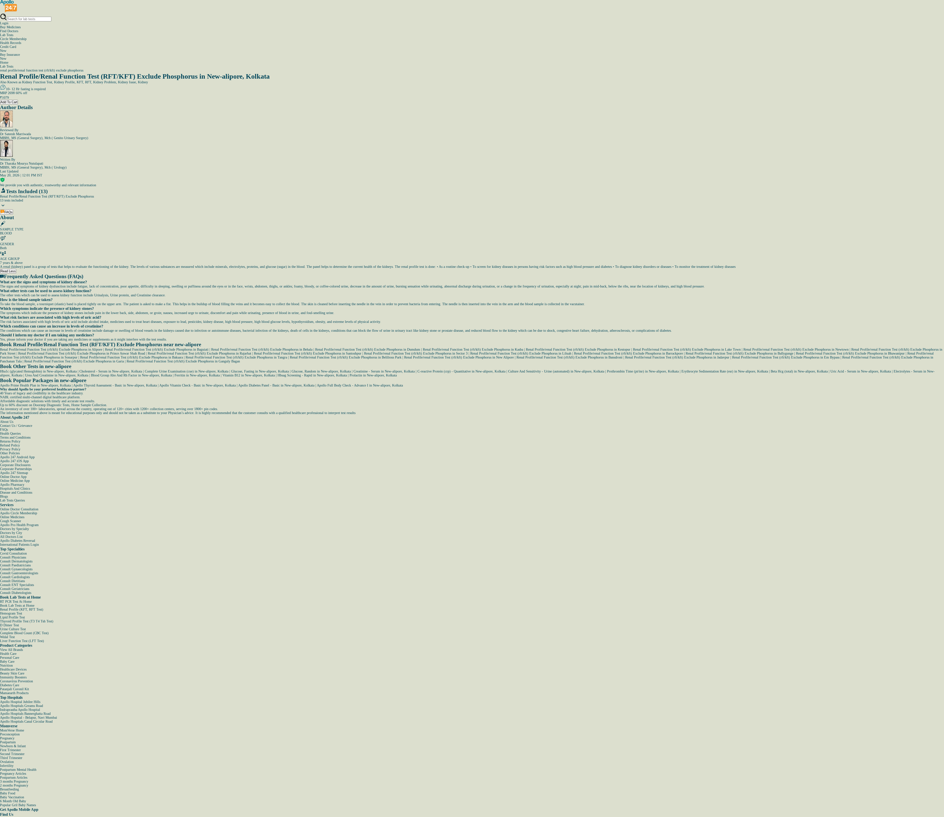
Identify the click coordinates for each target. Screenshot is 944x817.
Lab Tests (6, 35)
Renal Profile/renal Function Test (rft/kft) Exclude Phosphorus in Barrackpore (628, 353)
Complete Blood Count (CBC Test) (24, 633)
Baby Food (7, 793)
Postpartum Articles (13, 777)
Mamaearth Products (14, 693)
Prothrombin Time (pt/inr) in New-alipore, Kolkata (643, 371)
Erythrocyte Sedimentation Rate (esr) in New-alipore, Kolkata (724, 371)
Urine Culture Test (13, 629)
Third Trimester (11, 758)
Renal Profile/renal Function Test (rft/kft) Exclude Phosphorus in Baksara (131, 357)
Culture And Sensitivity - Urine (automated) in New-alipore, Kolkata (556, 371)
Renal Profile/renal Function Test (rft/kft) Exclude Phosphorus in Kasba (473, 349)
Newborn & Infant (13, 746)
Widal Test (7, 637)
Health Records (10, 43)
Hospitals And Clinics (15, 488)
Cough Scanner (10, 521)
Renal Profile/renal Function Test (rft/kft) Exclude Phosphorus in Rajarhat (199, 353)
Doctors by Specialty (14, 529)
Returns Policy (10, 441)
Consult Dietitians (12, 581)
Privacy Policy (10, 449)
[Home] (8, 11)
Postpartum (8, 742)
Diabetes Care (9, 685)
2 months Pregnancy (14, 785)
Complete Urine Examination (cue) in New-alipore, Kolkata (186, 371)
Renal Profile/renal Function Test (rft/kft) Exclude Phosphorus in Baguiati (156, 349)
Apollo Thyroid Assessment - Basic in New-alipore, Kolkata (115, 385)
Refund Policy (10, 445)
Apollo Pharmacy (12, 485)
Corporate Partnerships (16, 469)
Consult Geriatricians (14, 589)
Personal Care (9, 657)
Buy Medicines (10, 27)
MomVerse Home (12, 730)
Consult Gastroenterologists (19, 573)
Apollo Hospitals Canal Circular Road (26, 721)
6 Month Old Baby (13, 801)
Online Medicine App (15, 481)
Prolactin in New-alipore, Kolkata (373, 375)
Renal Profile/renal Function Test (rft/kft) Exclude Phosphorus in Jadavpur (677, 357)
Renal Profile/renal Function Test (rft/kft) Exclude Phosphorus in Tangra (236, 357)
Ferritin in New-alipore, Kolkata (197, 375)
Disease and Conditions (16, 492)
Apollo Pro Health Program (19, 525)
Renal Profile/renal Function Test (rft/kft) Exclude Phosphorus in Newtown (796, 349)
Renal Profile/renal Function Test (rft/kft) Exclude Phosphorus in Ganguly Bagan (183, 361)
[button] (472, 282)
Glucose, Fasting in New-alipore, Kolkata (260, 371)
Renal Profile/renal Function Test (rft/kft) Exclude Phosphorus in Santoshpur (307, 353)
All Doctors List (11, 537)
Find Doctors (9, 31)
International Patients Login (19, 544)
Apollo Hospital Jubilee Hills (20, 702)
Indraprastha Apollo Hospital (20, 710)
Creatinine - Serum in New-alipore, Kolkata (384, 371)
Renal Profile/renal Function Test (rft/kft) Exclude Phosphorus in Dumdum (367, 349)
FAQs (4, 429)
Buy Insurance (10, 56)
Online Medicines (12, 517)
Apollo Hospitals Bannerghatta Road (25, 714)
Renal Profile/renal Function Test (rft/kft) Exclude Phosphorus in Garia (74, 361)
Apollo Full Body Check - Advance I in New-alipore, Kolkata (360, 385)
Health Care (8, 654)
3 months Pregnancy (14, 781)
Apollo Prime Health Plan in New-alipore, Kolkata (35, 385)
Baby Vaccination (12, 797)
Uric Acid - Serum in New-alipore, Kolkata (860, 371)
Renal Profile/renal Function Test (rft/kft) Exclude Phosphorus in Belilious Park (345, 357)
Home (4, 62)
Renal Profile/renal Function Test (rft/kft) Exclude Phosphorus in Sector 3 (416, 353)
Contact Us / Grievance (16, 426)
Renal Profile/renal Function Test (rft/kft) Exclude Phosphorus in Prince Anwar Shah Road (81, 353)
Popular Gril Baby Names (18, 805)
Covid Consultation (13, 553)
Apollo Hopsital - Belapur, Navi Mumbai (28, 717)
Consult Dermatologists (16, 561)
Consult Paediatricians (15, 565)
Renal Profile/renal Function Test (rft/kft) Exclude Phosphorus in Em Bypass (786, 357)
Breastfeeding (9, 789)
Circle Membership (13, 39)
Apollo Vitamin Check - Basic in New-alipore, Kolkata (197, 385)
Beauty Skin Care (12, 673)
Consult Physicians (13, 557)
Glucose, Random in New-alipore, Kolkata (321, 371)
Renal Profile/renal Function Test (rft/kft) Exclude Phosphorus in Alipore (51, 349)
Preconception (10, 734)
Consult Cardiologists (15, 577)
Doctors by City (11, 533)
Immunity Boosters (13, 677)
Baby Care (7, 661)
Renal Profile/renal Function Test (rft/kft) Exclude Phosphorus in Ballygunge (739, 353)
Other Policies (10, 453)
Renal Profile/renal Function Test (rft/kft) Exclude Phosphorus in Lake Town (687, 349)
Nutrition (6, 665)
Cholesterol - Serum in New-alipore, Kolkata (110, 371)
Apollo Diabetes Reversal (17, 541)
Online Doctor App (13, 477)
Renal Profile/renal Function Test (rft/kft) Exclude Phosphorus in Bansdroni (569, 357)
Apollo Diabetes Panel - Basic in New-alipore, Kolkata (276, 385)
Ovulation (7, 762)
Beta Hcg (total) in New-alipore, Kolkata (799, 371)
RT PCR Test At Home (16, 601)
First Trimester (10, 750)
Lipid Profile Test (12, 617)
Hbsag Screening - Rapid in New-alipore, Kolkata (312, 375)
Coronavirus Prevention (16, 681)
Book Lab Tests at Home (17, 605)
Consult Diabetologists (15, 593)
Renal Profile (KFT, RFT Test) (21, 609)
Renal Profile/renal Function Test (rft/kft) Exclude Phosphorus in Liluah (520, 353)
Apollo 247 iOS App (14, 461)
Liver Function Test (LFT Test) (22, 641)
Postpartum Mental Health (18, 770)
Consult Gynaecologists (16, 569)
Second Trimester (12, 754)
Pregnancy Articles (13, 773)
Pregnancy (7, 738)
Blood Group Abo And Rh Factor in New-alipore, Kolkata (131, 375)
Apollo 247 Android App (17, 457)
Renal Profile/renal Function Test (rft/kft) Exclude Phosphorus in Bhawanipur (850, 353)
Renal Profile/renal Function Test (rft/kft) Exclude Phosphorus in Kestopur (578, 349)
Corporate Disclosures (15, 465)
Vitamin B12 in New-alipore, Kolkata (248, 375)
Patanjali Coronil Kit (14, 689)
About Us (6, 422)
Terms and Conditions (15, 437)
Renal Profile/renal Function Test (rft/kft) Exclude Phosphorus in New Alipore (459, 357)
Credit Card (8, 49)
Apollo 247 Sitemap (14, 473)
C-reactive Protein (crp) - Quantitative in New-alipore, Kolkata (461, 371)
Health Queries (10, 433)
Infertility (7, 766)
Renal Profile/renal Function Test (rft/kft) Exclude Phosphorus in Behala (261, 349)
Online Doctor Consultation (19, 509)
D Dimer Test (9, 625)
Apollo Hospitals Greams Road (21, 706)
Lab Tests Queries (12, 500)
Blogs (4, 496)
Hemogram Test (11, 613)
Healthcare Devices (13, 669)
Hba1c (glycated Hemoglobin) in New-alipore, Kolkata (38, 371)
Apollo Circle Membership (18, 513)
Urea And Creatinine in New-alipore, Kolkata (56, 375)
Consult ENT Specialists (17, 585)
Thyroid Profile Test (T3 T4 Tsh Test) (26, 621)
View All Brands (11, 650)
